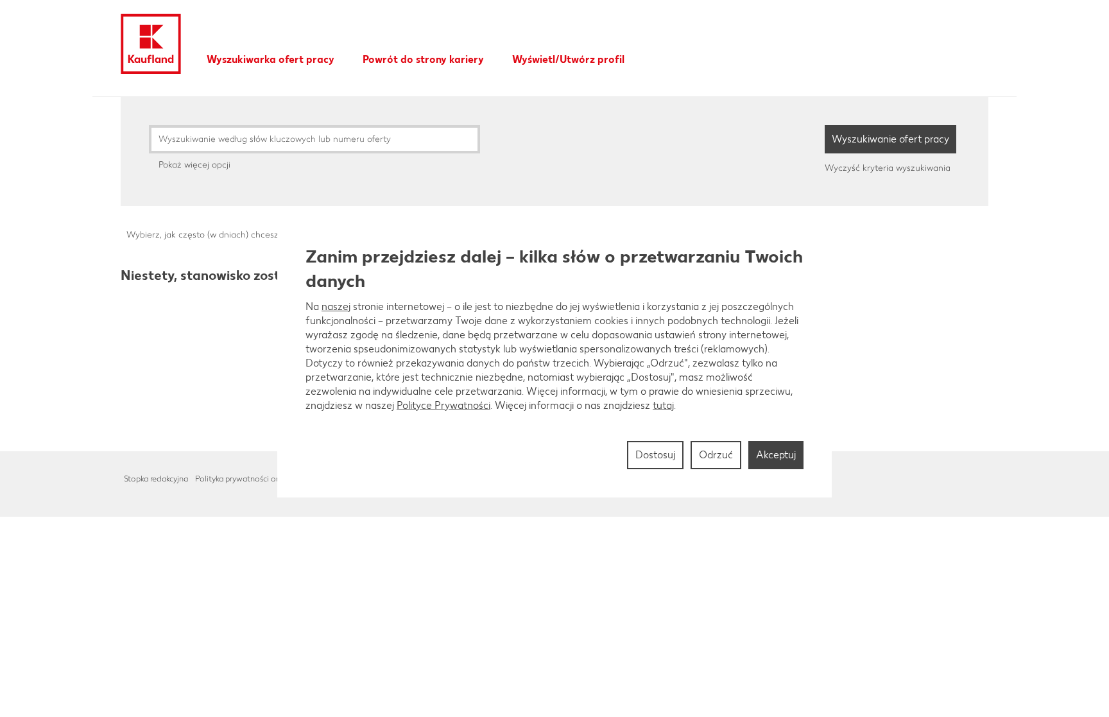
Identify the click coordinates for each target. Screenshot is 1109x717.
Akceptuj (776, 455)
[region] (554, 358)
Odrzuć (716, 455)
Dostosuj (655, 455)
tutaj (663, 405)
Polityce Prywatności (443, 405)
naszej (336, 306)
